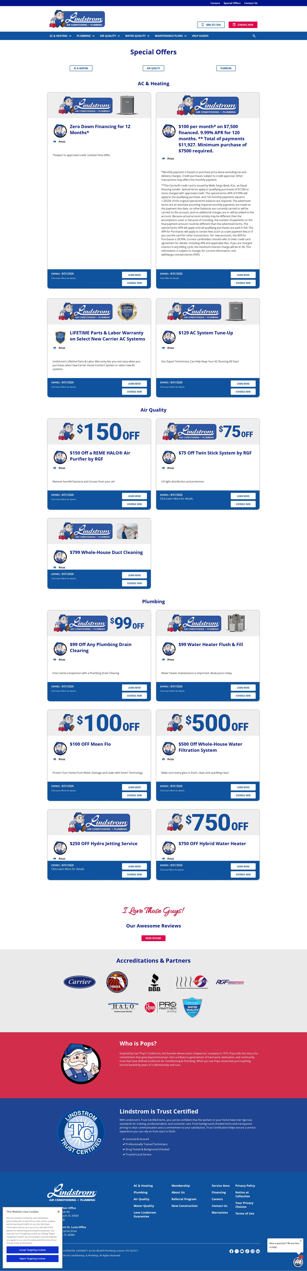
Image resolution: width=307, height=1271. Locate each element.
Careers (215, 3)
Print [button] (62, 141)
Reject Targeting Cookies (32, 1258)
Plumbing (84, 36)
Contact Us (250, 3)
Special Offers (232, 3)
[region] (33, 1237)
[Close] (58, 1211)
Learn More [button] (134, 274)
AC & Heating (58, 36)
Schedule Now (245, 25)
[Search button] (254, 36)
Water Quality (135, 36)
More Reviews (153, 938)
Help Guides (200, 36)
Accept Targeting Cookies (32, 1249)
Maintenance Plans (169, 36)
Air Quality (108, 36)
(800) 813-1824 (213, 25)
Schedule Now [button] (134, 282)
